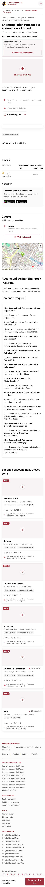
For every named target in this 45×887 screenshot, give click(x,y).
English (16, 754)
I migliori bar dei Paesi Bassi (13, 857)
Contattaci (6, 820)
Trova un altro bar (35, 882)
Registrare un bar (9, 799)
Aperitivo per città (9, 790)
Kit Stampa (6, 826)
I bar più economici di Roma (12, 769)
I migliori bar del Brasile (11, 838)
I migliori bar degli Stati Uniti (13, 863)
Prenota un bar (8, 814)
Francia (12, 18)
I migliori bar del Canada (11, 841)
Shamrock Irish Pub (21, 20)
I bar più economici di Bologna (13, 781)
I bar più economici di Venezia (13, 785)
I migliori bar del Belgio (11, 835)
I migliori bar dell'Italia (10, 854)
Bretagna (20, 18)
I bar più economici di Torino (13, 775)
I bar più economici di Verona (13, 788)
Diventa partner (8, 817)
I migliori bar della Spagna (12, 851)
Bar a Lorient (7, 20)
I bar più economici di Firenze (13, 778)
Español (35, 754)
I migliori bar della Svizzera (12, 844)
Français (5, 754)
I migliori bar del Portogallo (12, 860)
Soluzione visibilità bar (11, 805)
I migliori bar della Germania (13, 847)
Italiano (25, 754)
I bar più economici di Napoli (13, 772)
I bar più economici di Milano (13, 766)
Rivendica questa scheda (22, 52)
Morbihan (30, 18)
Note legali (6, 823)
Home (4, 18)
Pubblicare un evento (10, 802)
